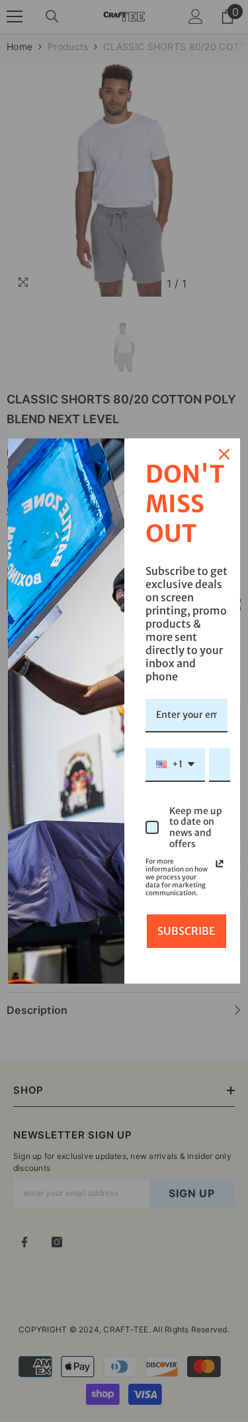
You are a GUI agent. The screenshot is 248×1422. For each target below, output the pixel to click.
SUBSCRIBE (186, 930)
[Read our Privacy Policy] (219, 864)
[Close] (224, 454)
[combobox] (175, 765)
